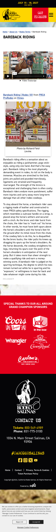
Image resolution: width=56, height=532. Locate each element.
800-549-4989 (28, 428)
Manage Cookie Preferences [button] (28, 527)
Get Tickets (40, 14)
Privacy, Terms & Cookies (37, 470)
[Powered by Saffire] (33, 485)
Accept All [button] (36, 522)
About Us (13, 31)
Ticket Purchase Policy (28, 473)
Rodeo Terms (24, 31)
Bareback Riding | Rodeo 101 (18, 94)
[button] (51, 14)
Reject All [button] (19, 522)
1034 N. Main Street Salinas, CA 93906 (28, 440)
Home (5, 31)
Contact (18, 470)
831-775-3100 (28, 431)
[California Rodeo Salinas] (11, 14)
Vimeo (20, 97)
